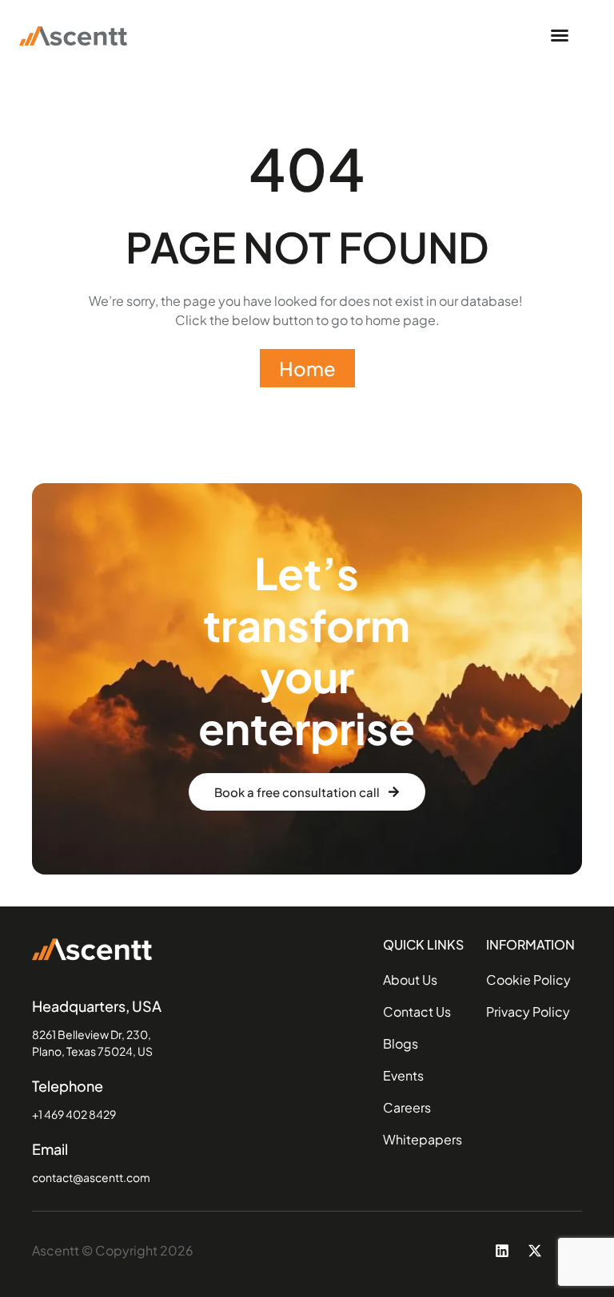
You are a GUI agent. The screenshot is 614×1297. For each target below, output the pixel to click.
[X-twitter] (534, 1250)
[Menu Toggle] (559, 35)
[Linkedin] (502, 1250)
